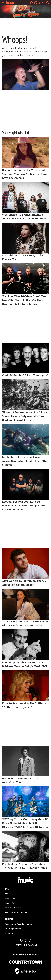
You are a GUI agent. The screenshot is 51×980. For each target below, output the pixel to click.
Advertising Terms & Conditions (16, 912)
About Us (8, 893)
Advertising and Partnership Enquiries (18, 924)
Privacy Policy (10, 898)
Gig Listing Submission (13, 929)
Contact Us (9, 933)
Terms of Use (9, 903)
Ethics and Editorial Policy (14, 907)
